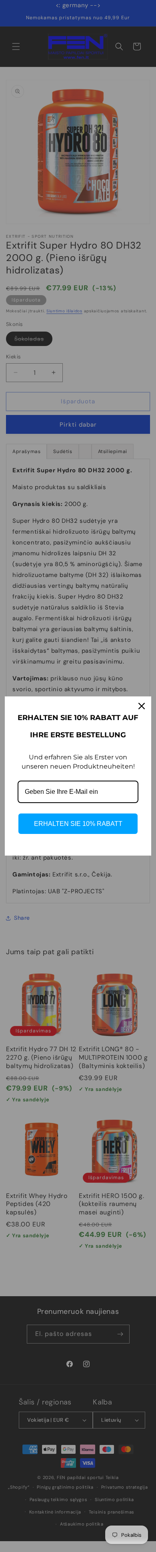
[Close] (141, 706)
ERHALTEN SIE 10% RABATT (78, 823)
